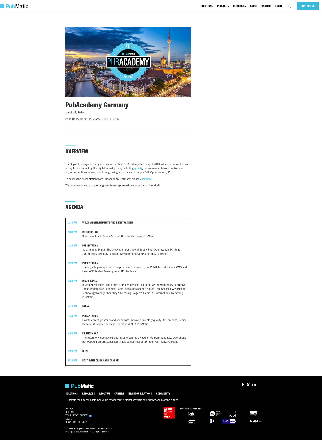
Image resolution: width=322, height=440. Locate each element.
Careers (266, 6)
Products (223, 6)
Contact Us (308, 6)
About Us (104, 393)
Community (163, 393)
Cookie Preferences (76, 422)
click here (146, 179)
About (253, 6)
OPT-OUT (69, 412)
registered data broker (86, 429)
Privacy (69, 408)
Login (278, 6)
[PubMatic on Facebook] (243, 385)
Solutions (207, 6)
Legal (68, 419)
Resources (239, 6)
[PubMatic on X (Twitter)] (249, 385)
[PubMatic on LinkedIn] (254, 385)
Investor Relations (140, 393)
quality (138, 168)
